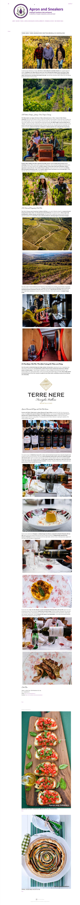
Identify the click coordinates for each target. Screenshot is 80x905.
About (13, 21)
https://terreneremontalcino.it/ (30, 693)
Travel (22, 21)
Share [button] (9, 31)
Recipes (18, 21)
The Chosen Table (59, 21)
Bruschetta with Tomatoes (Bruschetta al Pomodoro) (39, 809)
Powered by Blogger (41, 899)
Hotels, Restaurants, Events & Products (34, 21)
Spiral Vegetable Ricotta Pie (31, 889)
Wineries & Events (49, 21)
